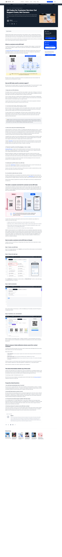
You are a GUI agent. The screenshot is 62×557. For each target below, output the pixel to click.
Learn (31, 1)
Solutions (26, 1)
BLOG (13, 1)
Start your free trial (37, 377)
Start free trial (50, 1)
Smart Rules (11, 140)
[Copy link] (16, 24)
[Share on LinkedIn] (12, 24)
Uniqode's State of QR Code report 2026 (12, 50)
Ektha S (11, 20)
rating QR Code (31, 176)
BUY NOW (50, 47)
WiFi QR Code (13, 164)
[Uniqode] (8, 1)
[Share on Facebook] (14, 24)
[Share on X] (10, 24)
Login (55, 1)
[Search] (46, 1)
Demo (38, 1)
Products (22, 1)
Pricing (35, 1)
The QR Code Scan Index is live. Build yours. (15, 4)
